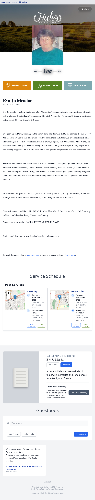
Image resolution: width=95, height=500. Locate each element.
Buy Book (66, 365)
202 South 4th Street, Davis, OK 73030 (37, 317)
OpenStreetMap (50, 493)
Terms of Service (54, 489)
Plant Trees (41, 325)
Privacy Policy (40, 489)
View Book (53, 365)
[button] (15, 297)
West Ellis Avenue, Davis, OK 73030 (82, 317)
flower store (70, 254)
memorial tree (33, 254)
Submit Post (81, 434)
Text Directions (31, 325)
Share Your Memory (79, 392)
